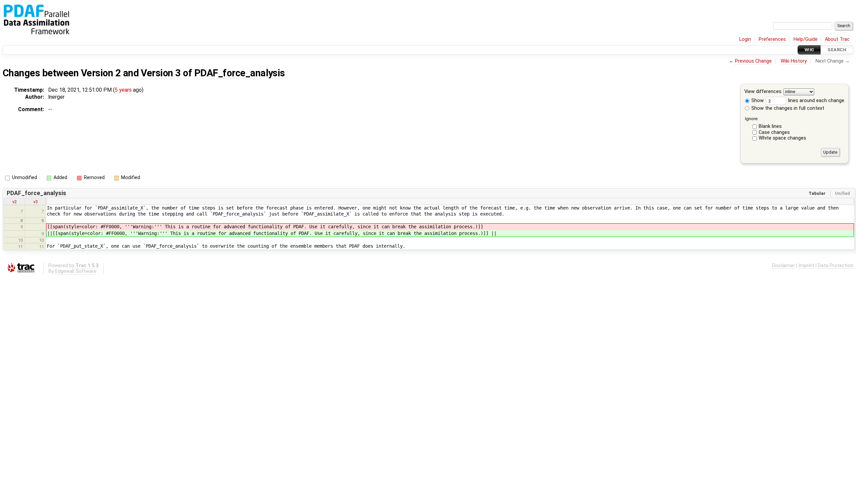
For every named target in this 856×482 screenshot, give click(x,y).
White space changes (782, 138)
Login (745, 39)
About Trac (837, 39)
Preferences (772, 39)
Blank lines (770, 126)
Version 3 (161, 73)
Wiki (809, 49)
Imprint (806, 265)
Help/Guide (805, 39)
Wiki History (794, 61)
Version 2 (101, 73)
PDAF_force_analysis (239, 73)
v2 (14, 201)
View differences (762, 92)
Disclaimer (783, 265)
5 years (123, 90)
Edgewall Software (75, 271)
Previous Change (753, 61)
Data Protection (835, 265)
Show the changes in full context (787, 108)
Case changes (774, 132)
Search (837, 49)
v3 (35, 201)
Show (757, 100)
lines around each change (815, 100)
